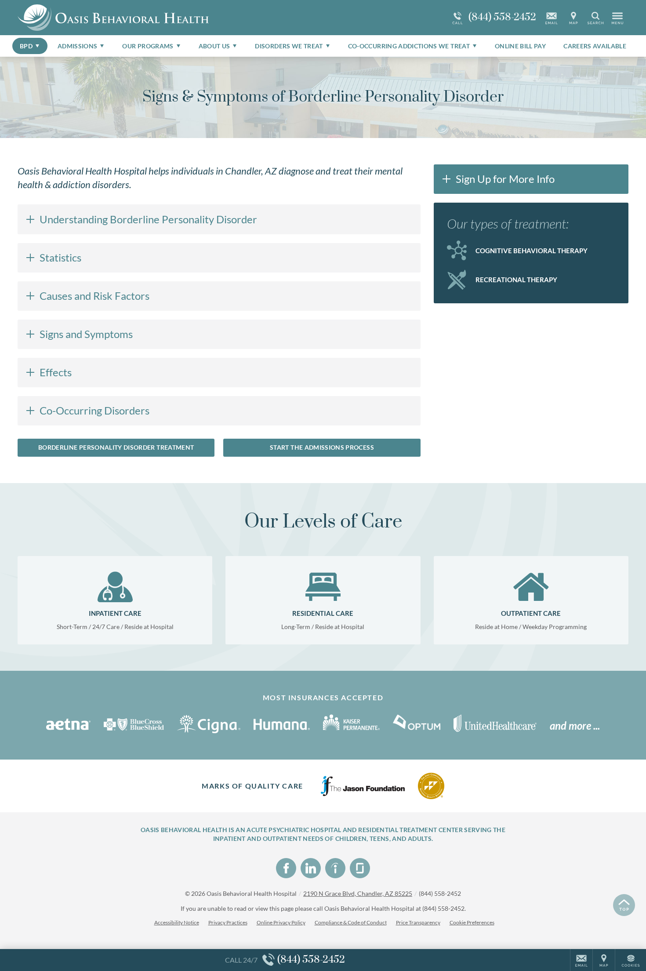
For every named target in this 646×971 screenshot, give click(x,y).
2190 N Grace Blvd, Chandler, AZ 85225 (357, 893)
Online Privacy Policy (281, 922)
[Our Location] (573, 17)
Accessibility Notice (176, 922)
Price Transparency (418, 922)
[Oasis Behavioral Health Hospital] (149, 17)
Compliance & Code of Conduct (351, 922)
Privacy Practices (227, 922)
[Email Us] (552, 17)
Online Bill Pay (520, 46)
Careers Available (594, 46)
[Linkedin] (310, 868)
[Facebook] (286, 868)
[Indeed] (335, 868)
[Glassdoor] (360, 868)
